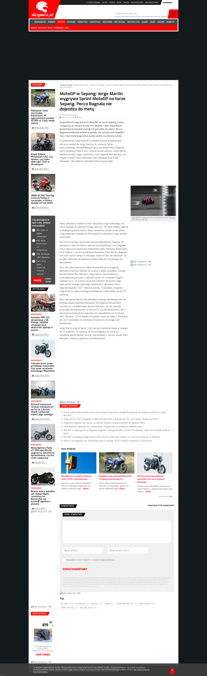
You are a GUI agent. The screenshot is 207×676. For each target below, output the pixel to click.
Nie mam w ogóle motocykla (42, 233)
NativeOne (116, 496)
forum (112, 2)
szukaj (173, 14)
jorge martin (147, 604)
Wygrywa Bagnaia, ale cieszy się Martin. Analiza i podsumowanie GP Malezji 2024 (104, 422)
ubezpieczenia (151, 2)
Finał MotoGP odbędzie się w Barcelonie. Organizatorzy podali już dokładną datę (103, 426)
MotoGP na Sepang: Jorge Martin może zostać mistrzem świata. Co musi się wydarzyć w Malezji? (111, 437)
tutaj (70, 669)
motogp (42, 28)
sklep (104, 2)
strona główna (93, 2)
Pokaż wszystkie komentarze (161, 506)
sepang (96, 604)
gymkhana (58, 28)
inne (67, 28)
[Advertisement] (94, 193)
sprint (109, 604)
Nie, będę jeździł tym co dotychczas (42, 245)
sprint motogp (69, 608)
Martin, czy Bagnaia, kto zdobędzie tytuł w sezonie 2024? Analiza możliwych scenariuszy (107, 440)
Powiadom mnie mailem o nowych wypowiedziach (91, 560)
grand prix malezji (127, 604)
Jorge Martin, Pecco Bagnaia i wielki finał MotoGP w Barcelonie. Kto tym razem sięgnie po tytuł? (111, 419)
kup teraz (43, 659)
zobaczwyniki (48, 280)
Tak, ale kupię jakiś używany (43, 255)
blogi (119, 2)
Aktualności (101, 85)
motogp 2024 (88, 608)
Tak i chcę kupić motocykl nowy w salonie (41, 267)
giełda (126, 2)
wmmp (34, 28)
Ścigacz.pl (41, 9)
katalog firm (137, 2)
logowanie (167, 3)
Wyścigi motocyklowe (81, 85)
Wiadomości (36, 314)
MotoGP (93, 85)
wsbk (50, 28)
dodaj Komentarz (75, 569)
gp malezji (82, 604)
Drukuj (79, 117)
